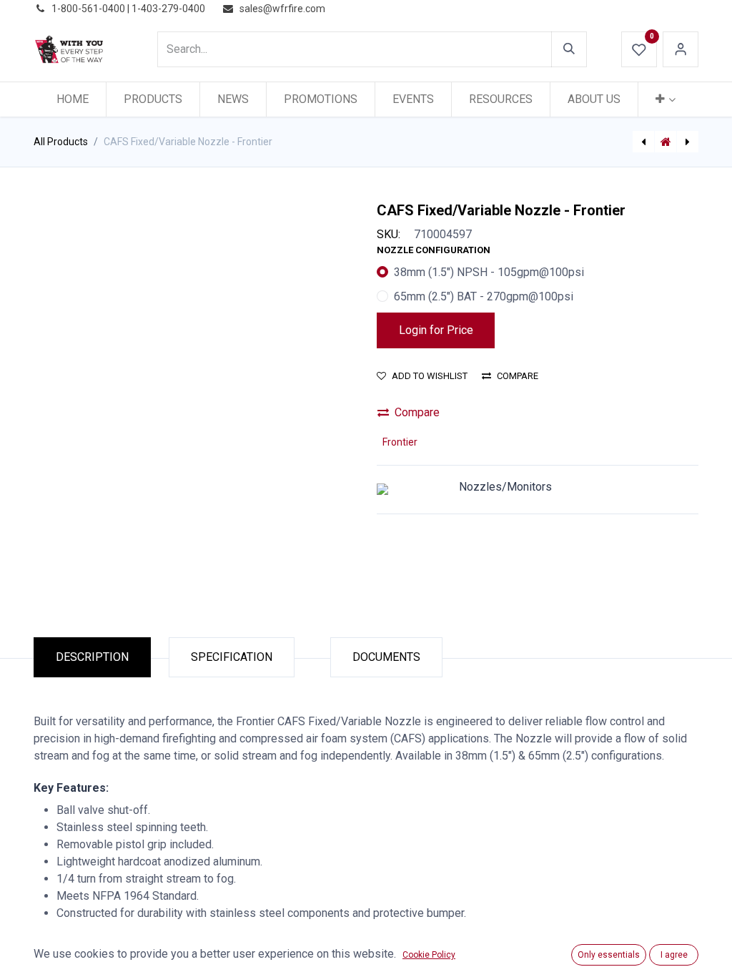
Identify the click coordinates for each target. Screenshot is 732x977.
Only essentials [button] (609, 955)
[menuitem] (72, 99)
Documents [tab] (386, 657)
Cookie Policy (428, 955)
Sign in (680, 49)
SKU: (388, 234)
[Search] (569, 49)
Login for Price (436, 330)
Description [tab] (92, 657)
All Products (61, 141)
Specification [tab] (231, 657)
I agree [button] (674, 955)
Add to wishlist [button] (430, 376)
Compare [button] (517, 376)
